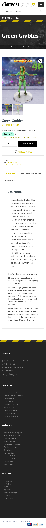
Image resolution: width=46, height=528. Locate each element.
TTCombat (30, 165)
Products (5, 47)
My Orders (7, 484)
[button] (40, 61)
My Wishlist (8, 487)
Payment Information (11, 410)
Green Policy (8, 450)
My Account (8, 481)
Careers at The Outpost (12, 456)
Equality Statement (10, 447)
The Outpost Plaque (10, 493)
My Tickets (7, 490)
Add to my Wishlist (25, 152)
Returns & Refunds (10, 413)
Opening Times (9, 370)
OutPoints (7, 496)
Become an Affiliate (10, 459)
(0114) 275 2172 (9, 364)
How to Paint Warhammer (12, 435)
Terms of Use (8, 465)
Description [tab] (10, 173)
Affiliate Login (8, 499)
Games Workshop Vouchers (13, 444)
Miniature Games (11, 165)
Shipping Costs (9, 407)
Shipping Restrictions (11, 416)
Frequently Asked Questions (13, 393)
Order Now (27, 144)
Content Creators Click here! (13, 396)
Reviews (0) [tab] (10, 180)
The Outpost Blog (10, 441)
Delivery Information (11, 405)
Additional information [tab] (31, 173)
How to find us (9, 453)
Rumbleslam (15, 47)
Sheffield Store (9, 399)
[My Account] (28, 5)
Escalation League (10, 438)
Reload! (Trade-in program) (13, 433)
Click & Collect (9, 402)
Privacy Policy (8, 462)
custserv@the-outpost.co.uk (13, 367)
